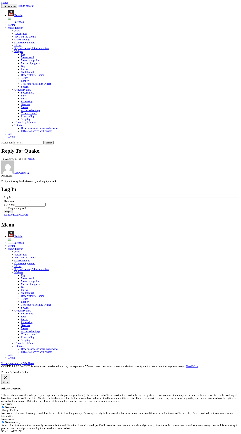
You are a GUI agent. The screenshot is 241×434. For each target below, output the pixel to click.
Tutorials (18, 125)
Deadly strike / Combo (32, 75)
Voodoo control (29, 113)
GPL (10, 133)
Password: (9, 204)
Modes (17, 45)
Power (24, 98)
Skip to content (25, 5)
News (17, 30)
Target (24, 77)
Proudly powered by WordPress (17, 363)
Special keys (27, 92)
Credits (11, 136)
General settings (22, 89)
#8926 (31, 159)
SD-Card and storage (25, 36)
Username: (10, 201)
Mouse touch (27, 57)
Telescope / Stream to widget (36, 83)
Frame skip (26, 101)
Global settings (22, 39)
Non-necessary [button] (9, 419)
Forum (11, 24)
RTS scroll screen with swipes (36, 131)
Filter (23, 95)
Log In (8, 211)
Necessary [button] (6, 404)
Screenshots (20, 33)
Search (4, 2)
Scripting (25, 119)
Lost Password (20, 214)
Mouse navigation (30, 60)
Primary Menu (9, 6)
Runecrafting (27, 116)
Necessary (10, 407)
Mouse (24, 107)
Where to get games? (25, 122)
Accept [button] (182, 366)
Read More (192, 366)
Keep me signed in (17, 208)
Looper (25, 80)
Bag (23, 66)
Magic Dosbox (15, 27)
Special (25, 86)
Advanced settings (30, 110)
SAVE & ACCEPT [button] (11, 431)
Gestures (25, 104)
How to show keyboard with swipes (39, 128)
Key (23, 54)
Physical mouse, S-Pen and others (31, 48)
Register (8, 214)
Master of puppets (30, 63)
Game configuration (24, 42)
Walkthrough (27, 72)
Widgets (18, 51)
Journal (25, 69)
